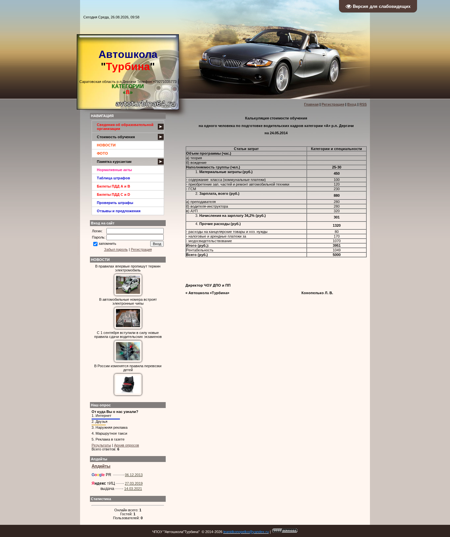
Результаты (101, 445)
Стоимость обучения (116, 137)
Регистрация (333, 104)
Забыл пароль (116, 249)
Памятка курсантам (114, 162)
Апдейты (101, 466)
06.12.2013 (134, 475)
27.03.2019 (134, 483)
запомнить (107, 243)
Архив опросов (126, 445)
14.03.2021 (133, 489)
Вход (351, 104)
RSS (363, 104)
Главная (311, 104)
